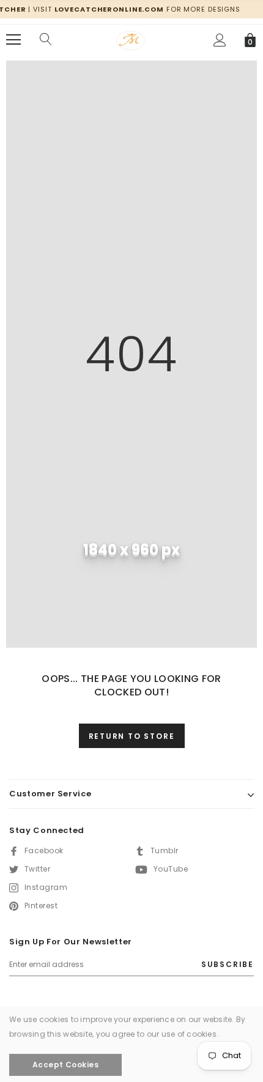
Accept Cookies (65, 1064)
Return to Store (132, 736)
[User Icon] (219, 40)
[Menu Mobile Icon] (13, 39)
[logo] (131, 39)
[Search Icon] (46, 40)
